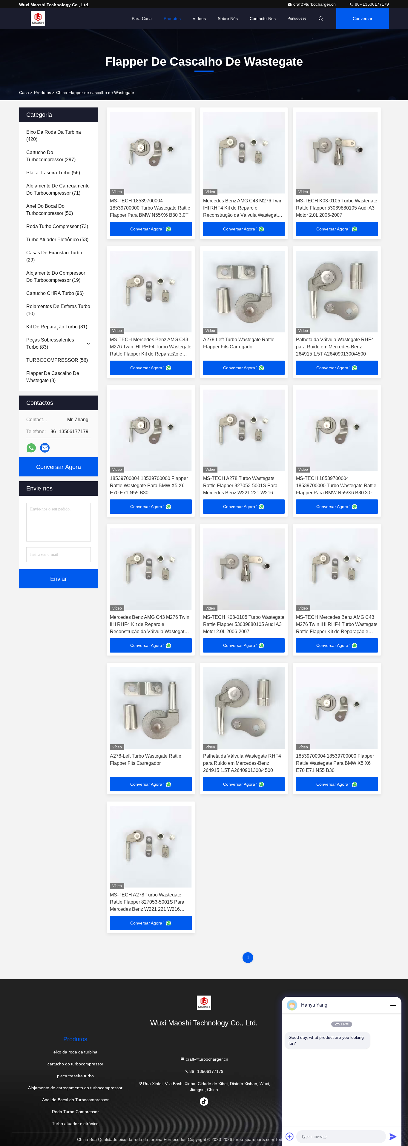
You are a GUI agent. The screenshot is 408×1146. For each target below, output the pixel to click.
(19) (55, 276)
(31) (56, 326)
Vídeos (199, 18)
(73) (57, 226)
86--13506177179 (371, 4)
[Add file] (290, 1136)
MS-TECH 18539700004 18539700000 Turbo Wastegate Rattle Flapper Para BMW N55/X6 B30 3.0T (150, 208)
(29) (54, 256)
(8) (52, 377)
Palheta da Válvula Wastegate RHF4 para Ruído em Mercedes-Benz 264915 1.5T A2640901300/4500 (335, 346)
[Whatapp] (31, 448)
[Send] (393, 1136)
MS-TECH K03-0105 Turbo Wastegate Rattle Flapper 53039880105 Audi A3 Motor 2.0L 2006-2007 (336, 208)
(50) (49, 210)
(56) (53, 172)
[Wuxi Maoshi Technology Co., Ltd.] (38, 18)
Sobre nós (228, 18)
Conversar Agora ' (147, 229)
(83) (50, 343)
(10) (58, 310)
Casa (24, 92)
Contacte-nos (263, 18)
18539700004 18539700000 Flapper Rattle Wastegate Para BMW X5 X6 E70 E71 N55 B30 (149, 485)
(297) (51, 156)
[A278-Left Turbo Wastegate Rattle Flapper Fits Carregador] (244, 291)
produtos (42, 92)
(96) (55, 293)
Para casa (142, 18)
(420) (53, 136)
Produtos (172, 18)
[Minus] (393, 1005)
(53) (57, 239)
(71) (58, 189)
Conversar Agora (362, 22)
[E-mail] (45, 448)
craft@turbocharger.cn (315, 4)
